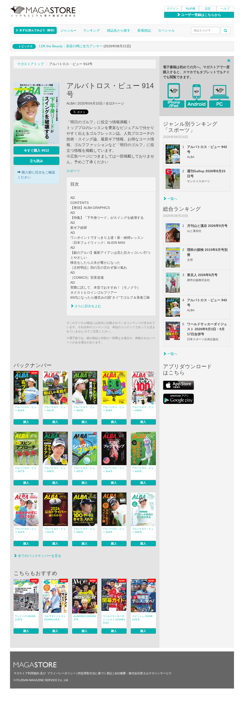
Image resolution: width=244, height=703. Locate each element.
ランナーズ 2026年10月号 (25, 618)
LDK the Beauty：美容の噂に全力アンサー (71, 46)
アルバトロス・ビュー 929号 (113, 530)
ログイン (172, 8)
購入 (26, 422)
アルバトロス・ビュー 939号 (113, 409)
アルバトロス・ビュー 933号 (142, 470)
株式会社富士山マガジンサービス (150, 673)
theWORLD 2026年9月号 (84, 618)
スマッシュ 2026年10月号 (142, 618)
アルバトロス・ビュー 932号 (25, 530)
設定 (208, 8)
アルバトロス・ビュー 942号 (25, 409)
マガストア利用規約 (26, 673)
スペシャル (166, 30)
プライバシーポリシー (61, 673)
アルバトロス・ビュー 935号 (84, 470)
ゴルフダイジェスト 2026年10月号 (55, 618)
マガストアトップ (30, 64)
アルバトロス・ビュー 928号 (142, 530)
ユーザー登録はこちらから (200, 15)
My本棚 (190, 8)
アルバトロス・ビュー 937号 (25, 470)
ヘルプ (225, 8)
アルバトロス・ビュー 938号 (142, 409)
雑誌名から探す (118, 30)
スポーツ (73, 171)
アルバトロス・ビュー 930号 (84, 530)
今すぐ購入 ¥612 (36, 150)
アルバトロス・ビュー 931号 (55, 530)
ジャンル (67, 30)
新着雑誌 (144, 30)
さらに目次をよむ (87, 306)
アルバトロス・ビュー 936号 (55, 470)
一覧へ (171, 199)
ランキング (91, 30)
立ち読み (36, 161)
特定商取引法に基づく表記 (95, 673)
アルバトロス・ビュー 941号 (55, 409)
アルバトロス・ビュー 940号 (84, 409)
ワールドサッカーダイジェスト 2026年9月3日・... (114, 619)
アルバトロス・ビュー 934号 (113, 470)
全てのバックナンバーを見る (39, 556)
